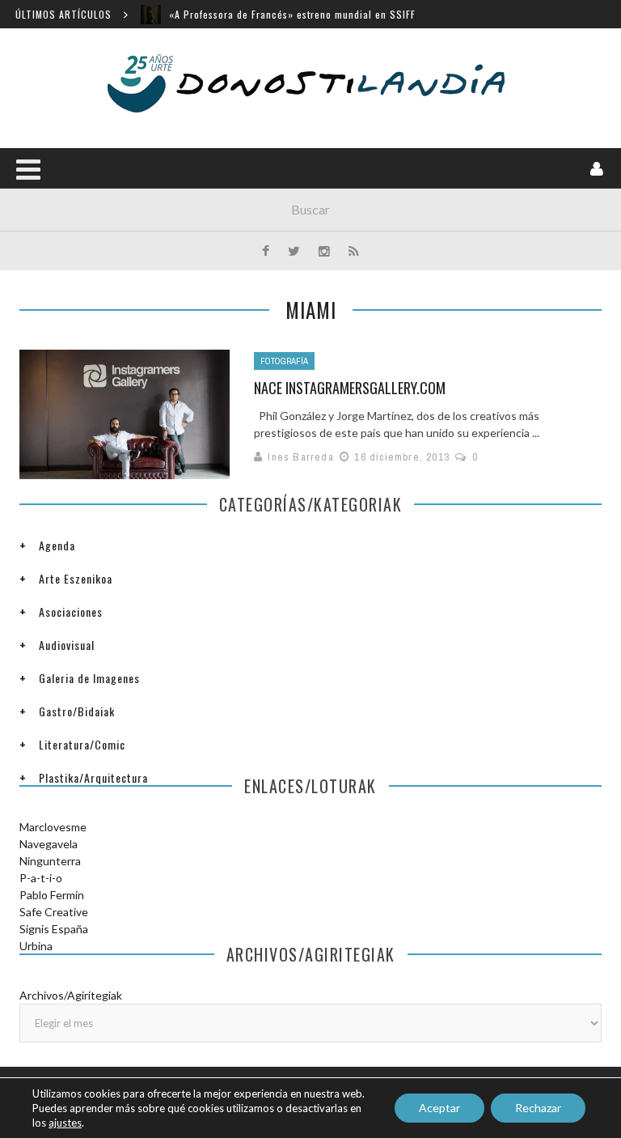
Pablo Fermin (51, 895)
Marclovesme (53, 827)
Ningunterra (50, 861)
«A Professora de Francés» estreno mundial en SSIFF (292, 14)
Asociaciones (71, 611)
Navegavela (48, 844)
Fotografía (284, 361)
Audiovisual (67, 644)
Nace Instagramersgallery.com (350, 387)
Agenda (57, 545)
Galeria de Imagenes (89, 677)
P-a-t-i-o (40, 878)
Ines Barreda (300, 457)
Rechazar (538, 1108)
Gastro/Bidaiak (77, 711)
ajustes (65, 1122)
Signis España (53, 929)
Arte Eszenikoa (75, 578)
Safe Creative (53, 912)
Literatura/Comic (82, 744)
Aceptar (439, 1108)
